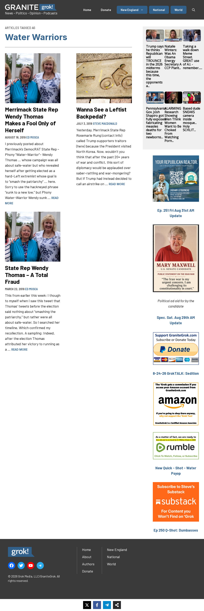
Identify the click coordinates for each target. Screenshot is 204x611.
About (86, 557)
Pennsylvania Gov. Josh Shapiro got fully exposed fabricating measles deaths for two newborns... (156, 123)
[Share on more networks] (117, 605)
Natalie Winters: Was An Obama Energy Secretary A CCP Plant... (173, 57)
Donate (106, 10)
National (159, 10)
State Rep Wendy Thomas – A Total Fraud (27, 274)
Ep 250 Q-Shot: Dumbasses (176, 530)
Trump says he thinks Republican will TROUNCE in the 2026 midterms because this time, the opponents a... (155, 66)
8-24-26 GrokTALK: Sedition (176, 373)
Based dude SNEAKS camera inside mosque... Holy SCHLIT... (191, 119)
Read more (117, 184)
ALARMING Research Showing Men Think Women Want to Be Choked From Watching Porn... (173, 124)
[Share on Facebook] (97, 605)
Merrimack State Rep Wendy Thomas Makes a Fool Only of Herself (31, 119)
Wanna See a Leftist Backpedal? (101, 113)
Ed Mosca (32, 137)
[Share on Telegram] (107, 605)
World (178, 10)
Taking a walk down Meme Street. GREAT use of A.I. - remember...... (192, 57)
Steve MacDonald (105, 123)
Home (87, 10)
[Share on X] (87, 605)
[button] (193, 10)
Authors (88, 564)
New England (129, 10)
